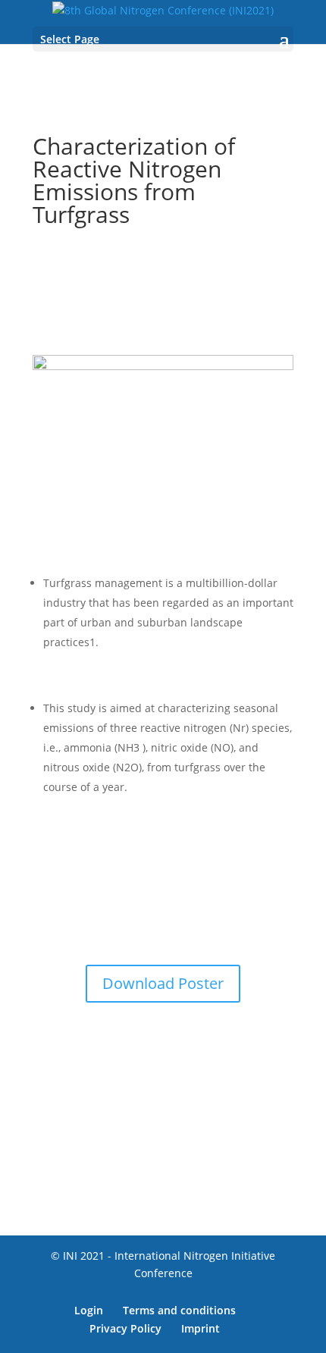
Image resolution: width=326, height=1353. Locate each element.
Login (88, 1310)
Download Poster (163, 983)
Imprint (200, 1328)
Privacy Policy (125, 1328)
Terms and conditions (179, 1310)
